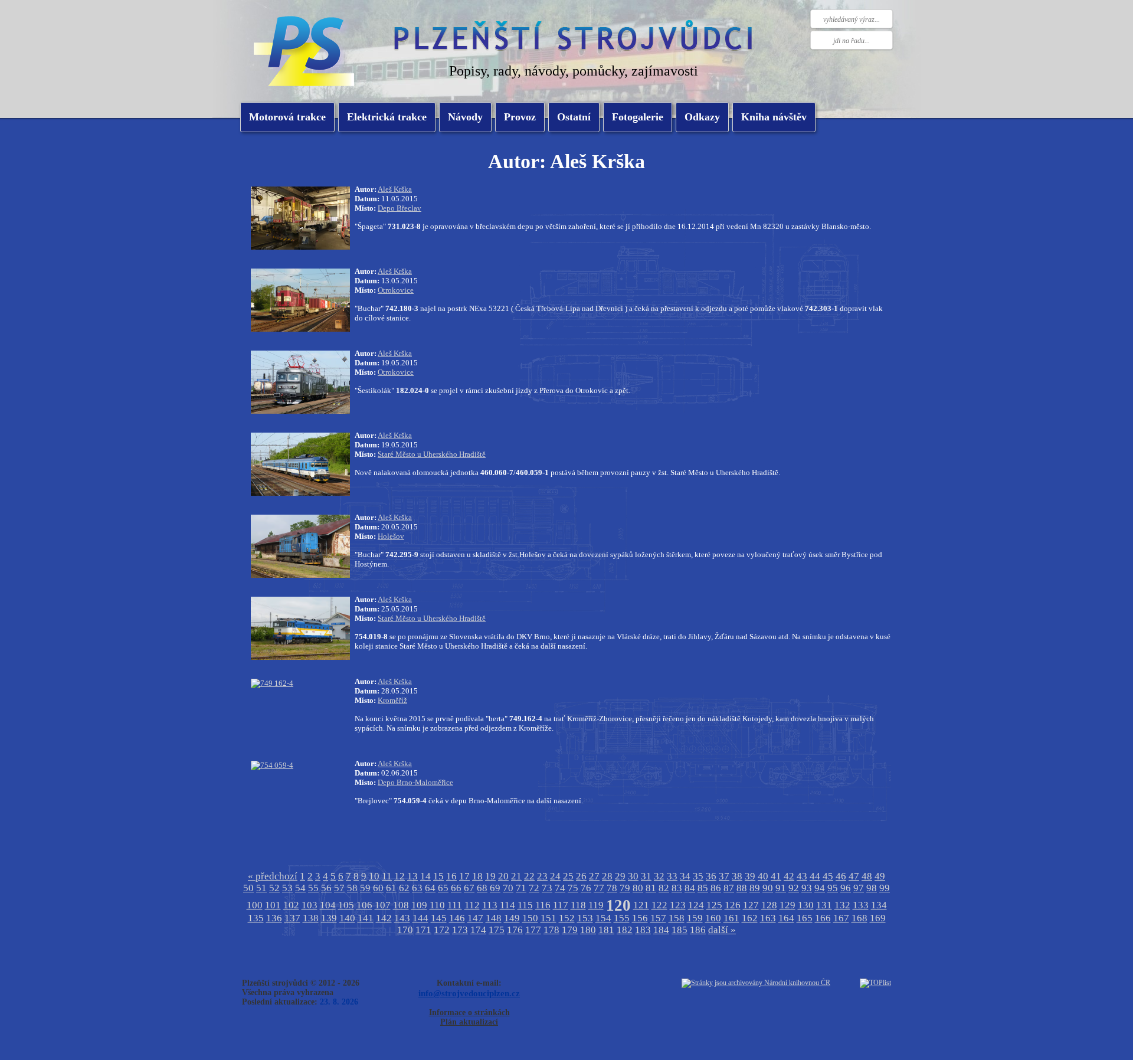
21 (516, 876)
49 (880, 876)
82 (664, 888)
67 (469, 888)
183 (643, 929)
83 (677, 888)
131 (824, 905)
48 (867, 876)
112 (472, 905)
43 (802, 876)
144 (420, 918)
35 (698, 876)
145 (439, 918)
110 (437, 905)
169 (878, 918)
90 (767, 888)
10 (374, 876)
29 (620, 876)
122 (659, 905)
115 (525, 905)
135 (256, 918)
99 (884, 888)
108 (401, 905)
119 (596, 905)
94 (819, 888)
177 (533, 929)
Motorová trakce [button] (287, 117)
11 (387, 876)
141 (366, 918)
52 (274, 888)
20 (503, 876)
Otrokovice (396, 290)
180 (588, 929)
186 (698, 929)
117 (560, 905)
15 (438, 876)
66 (456, 888)
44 (815, 876)
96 (845, 888)
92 (793, 888)
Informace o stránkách (469, 1012)
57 (339, 888)
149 (512, 918)
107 (383, 905)
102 (291, 905)
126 (733, 905)
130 (806, 905)
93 (806, 888)
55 (313, 888)
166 (823, 918)
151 (548, 918)
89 (754, 888)
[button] (386, 117)
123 (678, 905)
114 (507, 905)
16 (451, 876)
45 (828, 876)
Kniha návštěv (774, 117)
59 (365, 888)
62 (404, 888)
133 (861, 905)
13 (412, 876)
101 (273, 905)
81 (651, 888)
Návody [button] (465, 117)
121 (641, 905)
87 (728, 888)
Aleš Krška (395, 189)
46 (841, 876)
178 (551, 929)
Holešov (391, 536)
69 (495, 888)
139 (329, 918)
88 (741, 888)
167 (841, 918)
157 (658, 918)
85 (703, 888)
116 (543, 905)
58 (352, 888)
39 (750, 876)
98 (871, 888)
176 (515, 929)
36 (711, 876)
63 (417, 888)
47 (854, 876)
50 (248, 888)
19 (490, 876)
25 (568, 876)
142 (384, 918)
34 (685, 876)
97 (858, 888)
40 (763, 876)
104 (328, 905)
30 (633, 876)
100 (255, 905)
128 (769, 905)
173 (460, 929)
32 (659, 876)
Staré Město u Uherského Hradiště (432, 454)
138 (311, 918)
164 (786, 918)
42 (789, 876)
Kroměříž (392, 700)
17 (464, 876)
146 (457, 918)
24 (555, 876)
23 (542, 876)
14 (425, 876)
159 (695, 918)
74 (560, 888)
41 (776, 876)
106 (364, 905)
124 (696, 905)
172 (442, 929)
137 (292, 918)
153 (585, 918)
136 (274, 918)
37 (724, 876)
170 (405, 929)
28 (607, 876)
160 (713, 918)
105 (346, 905)
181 (606, 929)
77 (599, 888)
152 (567, 918)
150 (530, 918)
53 (287, 888)
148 (494, 918)
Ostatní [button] (574, 117)
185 (679, 929)
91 (780, 888)
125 (714, 905)
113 (489, 905)
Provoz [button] (520, 117)
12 (399, 876)
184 (661, 929)
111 (454, 905)
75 (573, 888)
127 (751, 905)
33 (672, 876)
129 (787, 905)
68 (482, 888)
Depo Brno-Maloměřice (415, 782)
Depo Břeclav (399, 208)
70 (508, 888)
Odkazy (702, 117)
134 (879, 905)
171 (423, 929)
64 (430, 888)
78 (612, 888)
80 (638, 888)
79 (625, 888)
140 (347, 918)
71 (521, 888)
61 (391, 888)
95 (832, 888)
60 (378, 888)
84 (690, 888)
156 (640, 918)
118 (578, 905)
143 (402, 918)
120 (618, 905)
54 (300, 888)
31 (646, 876)
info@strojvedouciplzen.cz (469, 993)
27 (594, 876)
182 (625, 929)
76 (586, 888)
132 (842, 905)
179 (570, 929)
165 (805, 918)
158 (677, 918)
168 (859, 918)
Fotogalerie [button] (637, 117)
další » (722, 929)
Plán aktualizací (469, 1022)
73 (547, 888)
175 (497, 929)
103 (309, 905)
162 (750, 918)
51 (261, 888)
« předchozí (272, 876)
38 (737, 876)
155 (622, 918)
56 (326, 888)
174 (478, 929)
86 (715, 888)
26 (581, 876)
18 (477, 876)
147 (475, 918)
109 (419, 905)
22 (529, 876)
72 (534, 888)
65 (443, 888)
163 (768, 918)
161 (731, 918)
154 (603, 918)
